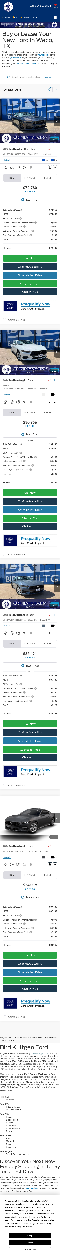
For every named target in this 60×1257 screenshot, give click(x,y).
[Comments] (50, 167)
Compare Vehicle (16, 319)
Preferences (30, 1250)
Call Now (30, 258)
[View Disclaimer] (31, 167)
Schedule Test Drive (30, 275)
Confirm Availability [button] (30, 266)
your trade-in (15, 58)
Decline (30, 1242)
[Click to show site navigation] (55, 18)
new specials (44, 55)
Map (16, 17)
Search (48, 77)
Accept (30, 1235)
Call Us (6, 17)
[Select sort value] (55, 89)
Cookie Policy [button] (15, 1223)
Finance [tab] (30, 178)
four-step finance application (28, 63)
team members (31, 1188)
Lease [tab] (48, 178)
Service (26, 17)
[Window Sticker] (55, 167)
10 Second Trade (30, 284)
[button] (40, 6)
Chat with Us (30, 291)
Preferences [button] (27, 1227)
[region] (30, 230)
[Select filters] (49, 90)
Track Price (32, 200)
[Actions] (54, 149)
